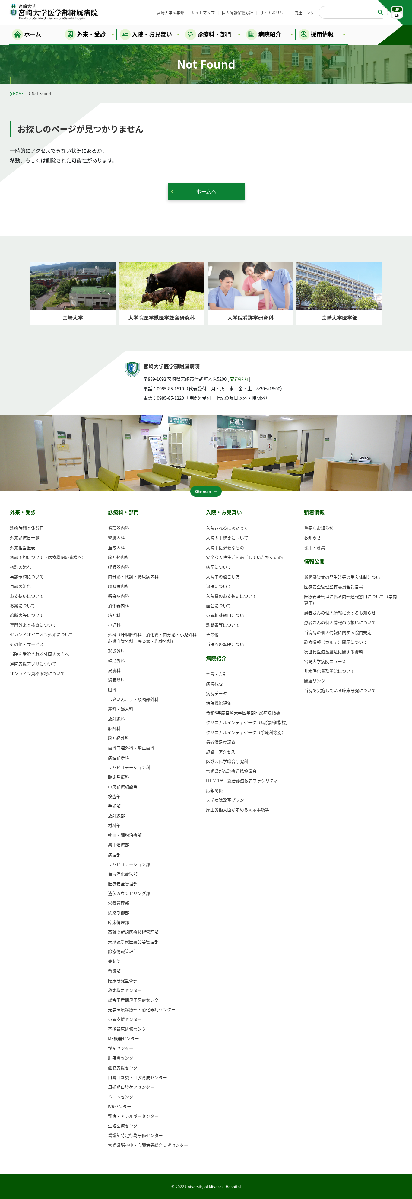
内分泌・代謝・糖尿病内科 (133, 576)
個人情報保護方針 (237, 12)
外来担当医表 (22, 547)
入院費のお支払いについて (231, 596)
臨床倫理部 (118, 922)
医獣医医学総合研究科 (227, 761)
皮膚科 (114, 670)
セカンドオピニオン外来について (41, 634)
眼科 (112, 690)
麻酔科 (114, 728)
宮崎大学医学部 (170, 12)
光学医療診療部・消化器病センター (142, 1009)
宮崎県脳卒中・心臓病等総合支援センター (148, 1145)
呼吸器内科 (118, 567)
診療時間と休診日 (27, 528)
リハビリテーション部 (129, 864)
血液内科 (116, 547)
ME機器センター (123, 1038)
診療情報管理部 (123, 951)
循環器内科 (118, 528)
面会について (218, 605)
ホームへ (206, 191)
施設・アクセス (220, 752)
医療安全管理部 (123, 883)
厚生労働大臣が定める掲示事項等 (237, 809)
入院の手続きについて (227, 537)
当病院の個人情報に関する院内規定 (338, 632)
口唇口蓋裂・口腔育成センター (137, 1077)
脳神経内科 (118, 557)
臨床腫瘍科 (118, 777)
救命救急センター (125, 990)
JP (397, 9)
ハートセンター (123, 1097)
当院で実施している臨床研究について (340, 690)
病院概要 (214, 684)
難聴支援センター (125, 1068)
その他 (212, 634)
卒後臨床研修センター (129, 1029)
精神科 (114, 615)
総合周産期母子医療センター (135, 1000)
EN (397, 15)
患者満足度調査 (221, 742)
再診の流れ (20, 586)
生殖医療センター (125, 1126)
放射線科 (116, 719)
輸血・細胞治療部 (125, 835)
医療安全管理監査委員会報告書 (333, 587)
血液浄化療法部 (123, 874)
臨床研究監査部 (123, 980)
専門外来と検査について (33, 625)
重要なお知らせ (319, 528)
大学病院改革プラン (225, 800)
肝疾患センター (123, 1058)
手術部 (114, 806)
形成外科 (116, 651)
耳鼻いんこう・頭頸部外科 (133, 699)
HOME (18, 93)
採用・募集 (314, 547)
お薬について (22, 605)
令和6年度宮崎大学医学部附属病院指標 (243, 713)
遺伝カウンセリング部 (129, 893)
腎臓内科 (116, 537)
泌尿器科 (116, 680)
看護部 (114, 971)
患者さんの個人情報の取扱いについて (340, 622)
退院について (218, 586)
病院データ (216, 693)
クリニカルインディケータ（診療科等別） (246, 732)
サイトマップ (203, 12)
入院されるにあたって (227, 528)
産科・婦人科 (120, 709)
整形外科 (116, 661)
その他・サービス (27, 644)
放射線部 (116, 816)
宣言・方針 (216, 674)
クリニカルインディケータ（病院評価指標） (248, 722)
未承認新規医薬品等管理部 (133, 941)
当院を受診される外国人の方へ (39, 654)
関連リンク (304, 12)
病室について (218, 567)
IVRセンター (119, 1106)
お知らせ (312, 537)
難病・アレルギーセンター (133, 1116)
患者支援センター (125, 1019)
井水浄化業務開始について (329, 671)
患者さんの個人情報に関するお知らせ (340, 613)
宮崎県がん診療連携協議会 (231, 771)
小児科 (114, 625)
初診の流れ (20, 567)
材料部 (114, 825)
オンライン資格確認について (37, 673)
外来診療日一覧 (25, 537)
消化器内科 (118, 605)
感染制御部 (118, 912)
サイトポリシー (273, 12)
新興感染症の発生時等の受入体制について (344, 577)
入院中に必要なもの (225, 547)
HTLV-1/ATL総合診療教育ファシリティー (244, 780)
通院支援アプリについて (33, 664)
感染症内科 (118, 596)
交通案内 (239, 379)
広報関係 (214, 790)
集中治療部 (118, 845)
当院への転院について (227, 644)
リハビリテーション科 (129, 767)
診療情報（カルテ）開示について (335, 642)
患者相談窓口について (227, 615)
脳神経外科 (118, 738)
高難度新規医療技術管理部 (133, 932)
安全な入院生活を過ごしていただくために (246, 557)
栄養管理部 (118, 903)
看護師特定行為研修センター (135, 1135)
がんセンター (120, 1048)
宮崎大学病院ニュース (325, 661)
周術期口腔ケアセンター (131, 1087)
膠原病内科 (118, 586)
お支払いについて (27, 596)
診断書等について (27, 615)
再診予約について (27, 576)
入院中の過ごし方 (223, 576)
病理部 (114, 854)
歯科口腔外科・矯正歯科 (131, 748)
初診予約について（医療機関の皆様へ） (48, 557)
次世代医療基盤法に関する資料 (333, 652)
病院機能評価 (218, 703)
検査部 (114, 796)
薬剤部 (114, 961)
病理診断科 (118, 758)
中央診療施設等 (123, 787)
